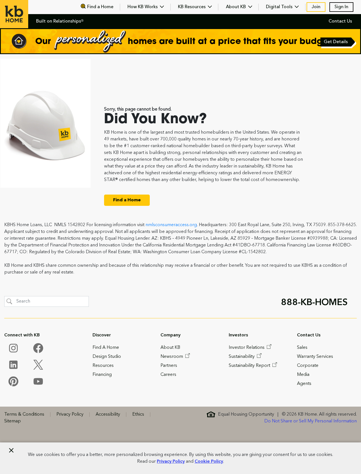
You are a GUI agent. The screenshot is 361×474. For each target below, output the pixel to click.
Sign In (341, 7)
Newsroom (172, 356)
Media (303, 374)
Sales (302, 347)
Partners (168, 365)
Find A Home (106, 347)
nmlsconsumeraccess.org (171, 225)
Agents (304, 384)
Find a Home (100, 7)
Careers (168, 374)
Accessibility (108, 414)
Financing (102, 374)
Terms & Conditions (24, 414)
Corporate (307, 365)
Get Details (336, 42)
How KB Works (143, 7)
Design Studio (107, 356)
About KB (236, 7)
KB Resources (192, 7)
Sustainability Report (250, 365)
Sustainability (242, 356)
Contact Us (340, 21)
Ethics (138, 414)
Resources (103, 365)
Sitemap (12, 421)
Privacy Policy (171, 461)
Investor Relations (247, 347)
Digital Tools (280, 7)
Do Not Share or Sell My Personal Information (310, 421)
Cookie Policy (209, 461)
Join (316, 7)
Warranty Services (315, 356)
